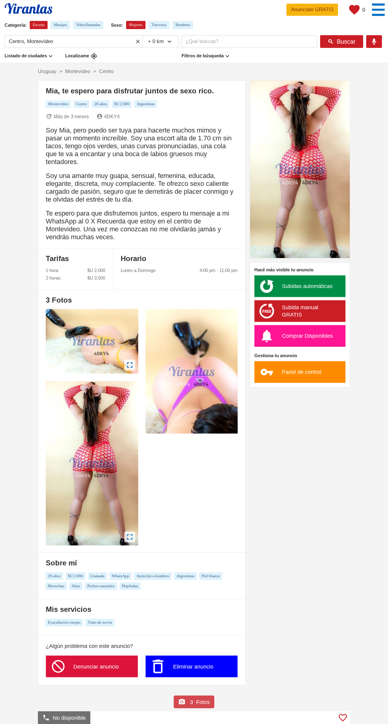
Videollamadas (88, 24)
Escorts (39, 24)
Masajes (60, 24)
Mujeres (135, 24)
